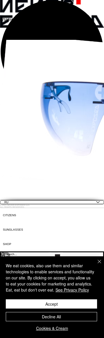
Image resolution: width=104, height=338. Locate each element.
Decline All (51, 317)
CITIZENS (9, 215)
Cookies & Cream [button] (52, 328)
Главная (9, 19)
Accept (51, 304)
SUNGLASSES (13, 229)
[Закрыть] (96, 265)
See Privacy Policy (72, 290)
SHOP (7, 244)
